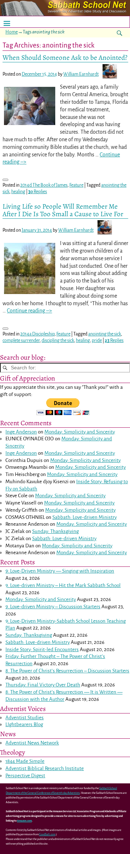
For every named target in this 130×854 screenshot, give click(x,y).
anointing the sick (104, 334)
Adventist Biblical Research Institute (44, 768)
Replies (37, 191)
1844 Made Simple (24, 761)
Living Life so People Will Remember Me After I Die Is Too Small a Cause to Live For (63, 210)
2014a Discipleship (37, 334)
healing (18, 191)
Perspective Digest (25, 775)
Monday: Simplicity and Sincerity (79, 432)
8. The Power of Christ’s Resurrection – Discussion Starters (67, 670)
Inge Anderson (21, 432)
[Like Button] (5, 180)
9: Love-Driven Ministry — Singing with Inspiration (59, 571)
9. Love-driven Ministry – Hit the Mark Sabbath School (63, 585)
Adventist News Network (32, 743)
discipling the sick (58, 340)
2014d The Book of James (44, 185)
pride (97, 340)
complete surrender (21, 340)
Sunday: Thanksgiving (55, 531)
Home (11, 32)
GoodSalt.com (47, 834)
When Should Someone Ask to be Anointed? (65, 57)
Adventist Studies (24, 717)
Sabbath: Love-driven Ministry (84, 517)
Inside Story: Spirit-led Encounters (42, 649)
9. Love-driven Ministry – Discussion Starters (52, 606)
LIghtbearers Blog (24, 724)
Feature (76, 185)
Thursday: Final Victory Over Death (42, 685)
